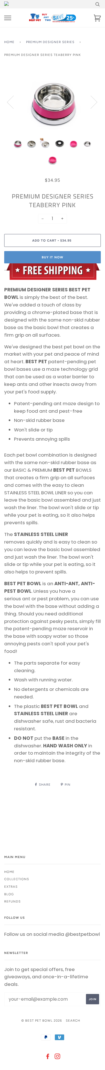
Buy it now (52, 257)
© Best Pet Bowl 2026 (41, 1020)
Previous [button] (13, 101)
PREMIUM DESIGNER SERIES (50, 42)
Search (73, 1020)
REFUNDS (12, 901)
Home (9, 42)
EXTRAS (11, 887)
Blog (9, 894)
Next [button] (90, 101)
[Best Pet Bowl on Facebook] (48, 1057)
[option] (52, 102)
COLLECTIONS (16, 879)
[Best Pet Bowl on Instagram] (57, 1057)
